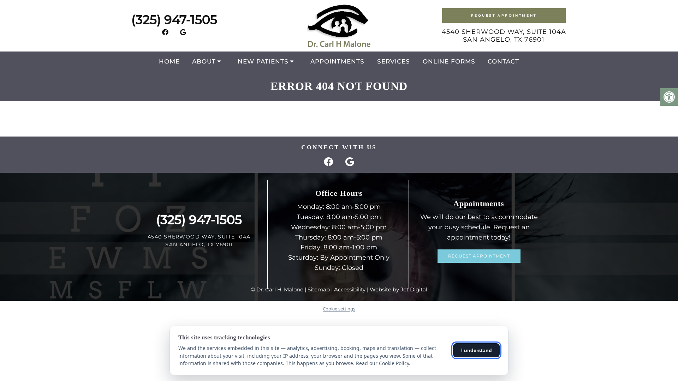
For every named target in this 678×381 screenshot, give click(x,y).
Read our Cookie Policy (382, 363)
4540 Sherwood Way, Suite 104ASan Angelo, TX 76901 (504, 35)
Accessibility (349, 289)
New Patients (263, 61)
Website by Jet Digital (398, 289)
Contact (503, 61)
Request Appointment (504, 15)
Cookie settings (339, 309)
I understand (476, 350)
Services (393, 61)
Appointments (337, 61)
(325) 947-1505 (174, 19)
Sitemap (319, 289)
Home (169, 61)
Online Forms (449, 61)
